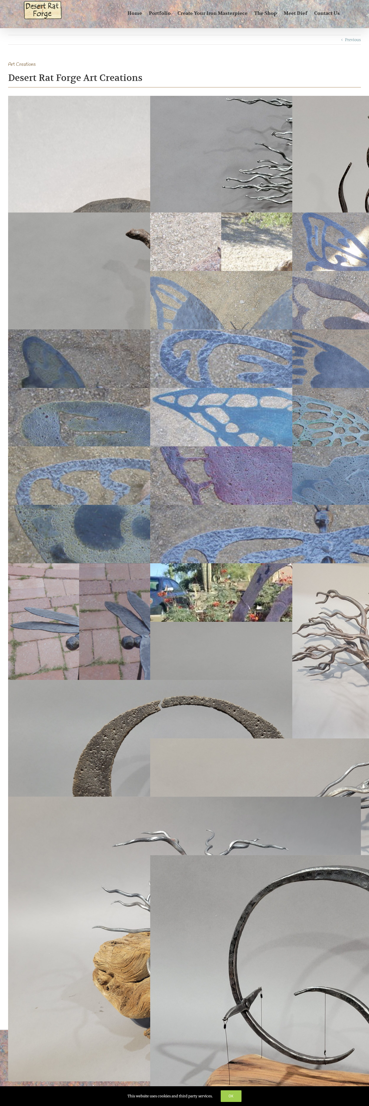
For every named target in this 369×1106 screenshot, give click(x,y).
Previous (353, 39)
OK (231, 1096)
